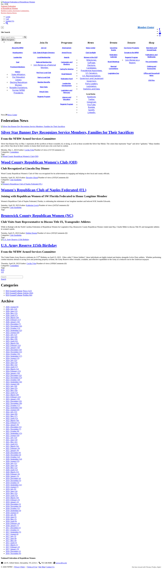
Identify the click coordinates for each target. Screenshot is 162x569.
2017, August (12, 534)
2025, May (11, 339)
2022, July (11, 412)
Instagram (92, 102)
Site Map (41, 567)
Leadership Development (67, 84)
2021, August (12, 435)
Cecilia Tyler (29, 150)
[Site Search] (7, 23)
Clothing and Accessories (151, 67)
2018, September (13, 511)
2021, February (13, 448)
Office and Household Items (152, 74)
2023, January (13, 399)
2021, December (14, 427)
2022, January (12, 425)
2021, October (12, 431)
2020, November (13, 455)
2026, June (11, 311)
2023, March (12, 395)
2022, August (12, 410)
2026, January (13, 322)
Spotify (91, 110)
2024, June (11, 363)
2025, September (14, 330)
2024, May (11, 365)
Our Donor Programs (131, 48)
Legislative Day (113, 73)
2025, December (13, 324)
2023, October (13, 380)
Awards (66, 57)
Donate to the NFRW (131, 52)
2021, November (13, 429)
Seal (17, 62)
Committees (14, 152)
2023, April (12, 393)
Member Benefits (44, 82)
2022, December (14, 401)
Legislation (91, 86)
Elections (91, 65)
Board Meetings (113, 62)
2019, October (12, 483)
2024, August (12, 358)
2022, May (11, 416)
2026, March (12, 318)
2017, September (13, 532)
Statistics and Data (91, 89)
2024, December (14, 350)
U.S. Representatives (91, 75)
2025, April (12, 341)
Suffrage (92, 62)
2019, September (14, 485)
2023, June (11, 388)
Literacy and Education (66, 98)
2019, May (11, 493)
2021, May (11, 442)
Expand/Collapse (16, 291)
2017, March (12, 545)
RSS (2, 270)
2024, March (12, 369)
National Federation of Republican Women (15, 9)
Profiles (27, 295)
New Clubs (44, 87)
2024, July (11, 360)
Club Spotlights (15, 180)
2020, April (12, 470)
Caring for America (66, 69)
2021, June (11, 440)
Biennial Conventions (113, 67)
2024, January (13, 373)
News (27, 291)
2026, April (12, 315)
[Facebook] (159, 29)
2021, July (11, 438)
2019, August (12, 487)
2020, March (12, 472)
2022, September (14, 408)
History (17, 72)
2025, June (11, 337)
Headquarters (18, 52)
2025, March (12, 343)
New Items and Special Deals (151, 49)
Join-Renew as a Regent (132, 61)
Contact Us (10, 21)
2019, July (11, 489)
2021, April (12, 444)
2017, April (11, 543)
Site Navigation (9, 40)
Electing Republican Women (18, 83)
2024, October (13, 354)
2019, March (12, 498)
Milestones (91, 60)
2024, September (14, 356)
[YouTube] (160, 33)
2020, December (13, 453)
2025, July (11, 335)
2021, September (14, 433)
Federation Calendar (113, 56)
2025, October (13, 328)
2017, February (13, 547)
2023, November (14, 378)
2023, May (11, 390)
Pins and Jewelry (151, 62)
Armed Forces (67, 52)
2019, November (13, 481)
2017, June (11, 538)
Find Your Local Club (44, 72)
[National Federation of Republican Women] (18, 2)
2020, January (12, 476)
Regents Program (43, 96)
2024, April (12, 367)
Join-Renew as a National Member (45, 66)
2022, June (11, 414)
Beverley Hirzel (32, 178)
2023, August (12, 384)
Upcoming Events (113, 49)
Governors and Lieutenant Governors (91, 79)
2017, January (12, 549)
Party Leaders (91, 83)
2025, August (12, 333)
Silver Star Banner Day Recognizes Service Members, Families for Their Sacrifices (67, 132)
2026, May (11, 313)
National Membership (44, 62)
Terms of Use (32, 567)
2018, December (13, 504)
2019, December (13, 478)
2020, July (11, 463)
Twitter (91, 99)
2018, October (13, 508)
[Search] (25, 37)
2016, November (13, 553)
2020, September (14, 459)
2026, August (12, 307)
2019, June (11, 491)
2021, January (12, 451)
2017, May (11, 541)
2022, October (13, 405)
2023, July (11, 386)
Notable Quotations (18, 87)
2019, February (13, 500)
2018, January (12, 526)
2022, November (14, 403)
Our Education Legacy (18, 78)
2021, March (12, 446)
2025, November (14, 326)
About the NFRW (17, 48)
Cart (7, 19)
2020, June (11, 466)
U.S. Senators (92, 73)
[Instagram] (160, 36)
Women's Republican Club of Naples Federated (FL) (43, 190)
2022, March (12, 420)
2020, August (12, 461)
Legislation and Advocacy (66, 91)
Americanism (66, 48)
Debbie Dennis (31, 233)
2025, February (13, 345)
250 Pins (151, 80)
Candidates (91, 68)
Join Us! (43, 48)
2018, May (11, 519)
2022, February (13, 423)
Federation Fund (67, 79)
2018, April (11, 521)
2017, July (11, 536)
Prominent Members (17, 67)
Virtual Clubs (43, 92)
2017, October (12, 530)
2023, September (14, 382)
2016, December (13, 551)
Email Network (67, 74)
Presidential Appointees (91, 70)
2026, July (11, 309)
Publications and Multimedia (151, 56)
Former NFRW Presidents (18, 91)
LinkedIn (92, 112)
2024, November (14, 352)
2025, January (13, 348)
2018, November (13, 506)
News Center (90, 48)
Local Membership (43, 57)
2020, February (13, 474)
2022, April (12, 418)
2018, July (11, 515)
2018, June (11, 517)
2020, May (11, 468)
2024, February (13, 371)
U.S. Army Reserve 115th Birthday (29, 245)
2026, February (13, 320)
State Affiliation (19, 74)
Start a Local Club (43, 77)
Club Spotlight (91, 52)
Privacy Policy (19, 567)
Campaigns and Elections (66, 63)
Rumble (91, 107)
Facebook (91, 96)
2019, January (12, 502)
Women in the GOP (91, 57)
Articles (28, 293)
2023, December (14, 375)
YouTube (91, 104)
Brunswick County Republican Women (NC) (37, 215)
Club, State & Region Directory (44, 52)
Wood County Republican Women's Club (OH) (39, 162)
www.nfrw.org (61, 563)
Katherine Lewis (32, 205)
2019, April (12, 496)
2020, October (13, 457)
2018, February (13, 523)
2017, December (13, 528)
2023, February (13, 397)
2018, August (12, 513)
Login (8, 17)
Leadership (18, 57)
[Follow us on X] (160, 31)
